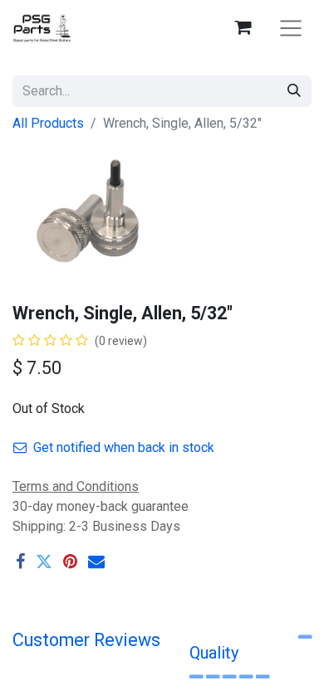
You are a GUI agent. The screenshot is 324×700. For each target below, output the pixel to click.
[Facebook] (20, 561)
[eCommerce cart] (242, 28)
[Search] (294, 91)
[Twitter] (44, 561)
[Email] (96, 561)
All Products (48, 123)
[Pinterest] (70, 561)
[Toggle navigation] (291, 28)
